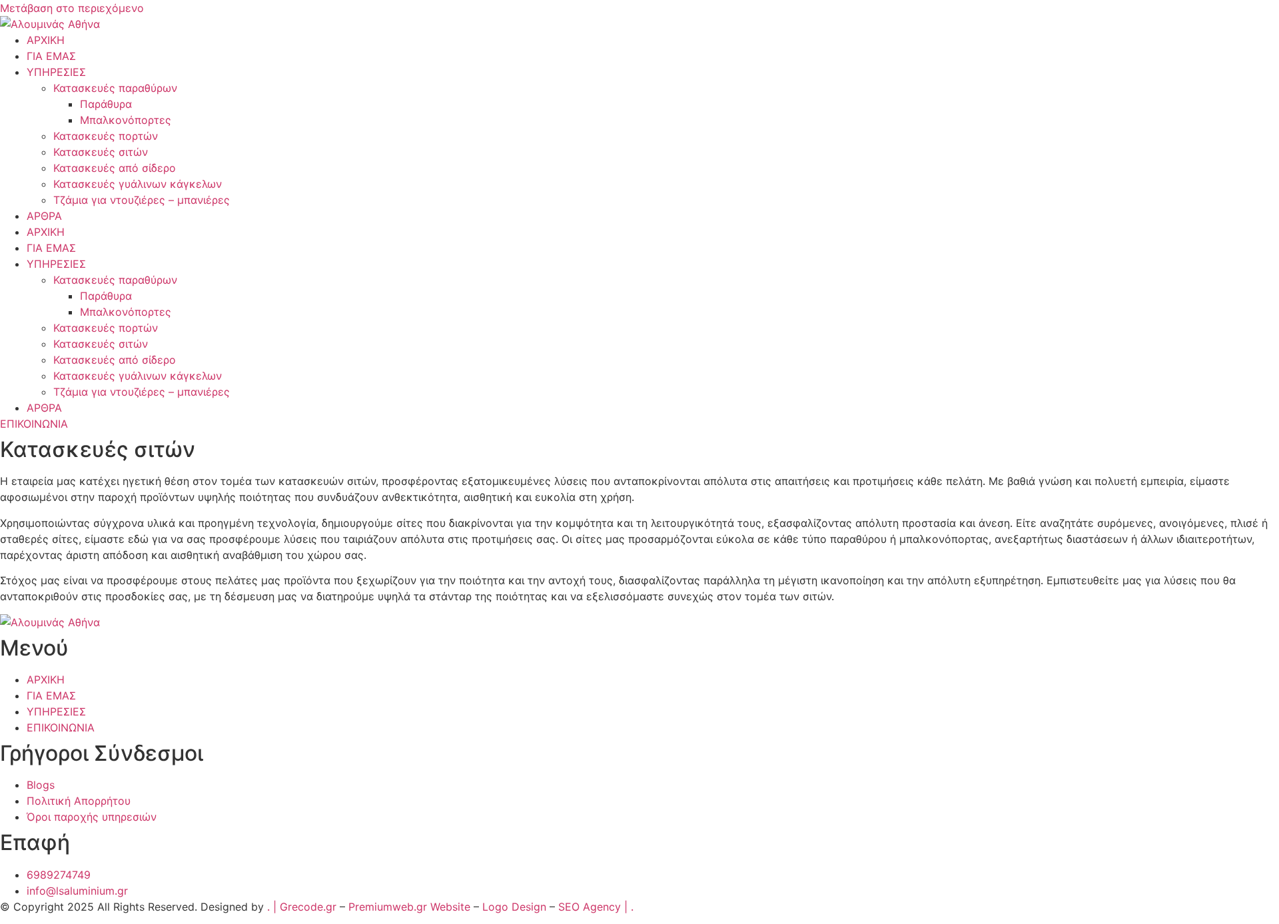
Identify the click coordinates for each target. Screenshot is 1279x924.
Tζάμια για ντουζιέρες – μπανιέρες (141, 200)
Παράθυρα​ (106, 104)
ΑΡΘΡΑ (44, 216)
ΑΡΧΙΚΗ (46, 40)
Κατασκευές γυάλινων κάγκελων (137, 184)
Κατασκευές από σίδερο (114, 168)
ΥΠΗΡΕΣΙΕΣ (56, 72)
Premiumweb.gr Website (409, 906)
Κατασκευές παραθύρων (115, 88)
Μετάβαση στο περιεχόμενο (72, 8)
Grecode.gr (308, 906)
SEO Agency (589, 906)
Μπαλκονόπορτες (125, 120)
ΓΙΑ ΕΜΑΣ (51, 56)
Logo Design (514, 906)
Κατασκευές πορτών (105, 136)
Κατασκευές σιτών (100, 152)
